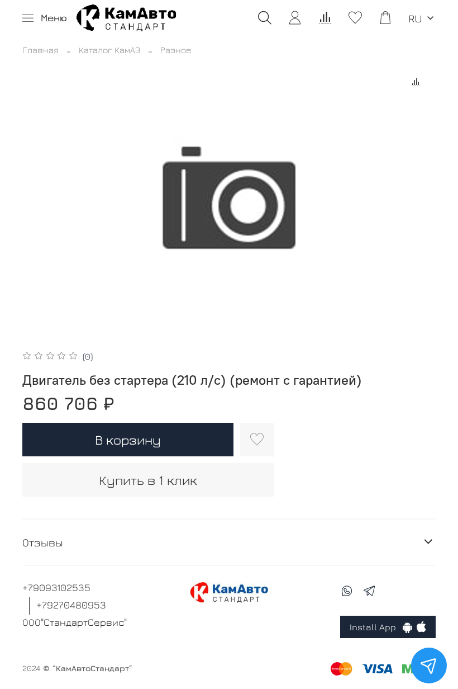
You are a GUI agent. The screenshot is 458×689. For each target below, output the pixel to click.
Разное (175, 50)
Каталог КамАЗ (109, 50)
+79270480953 (71, 605)
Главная (40, 50)
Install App (376, 627)
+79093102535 (56, 587)
